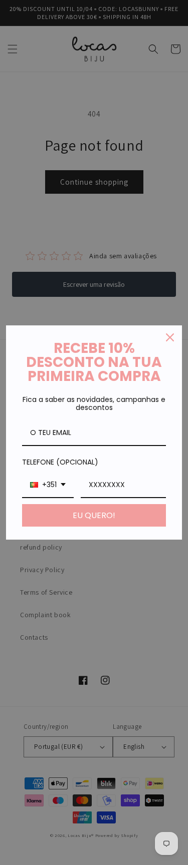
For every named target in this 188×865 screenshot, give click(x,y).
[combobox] (48, 485)
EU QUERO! (94, 515)
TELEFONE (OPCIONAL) (60, 462)
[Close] (170, 337)
